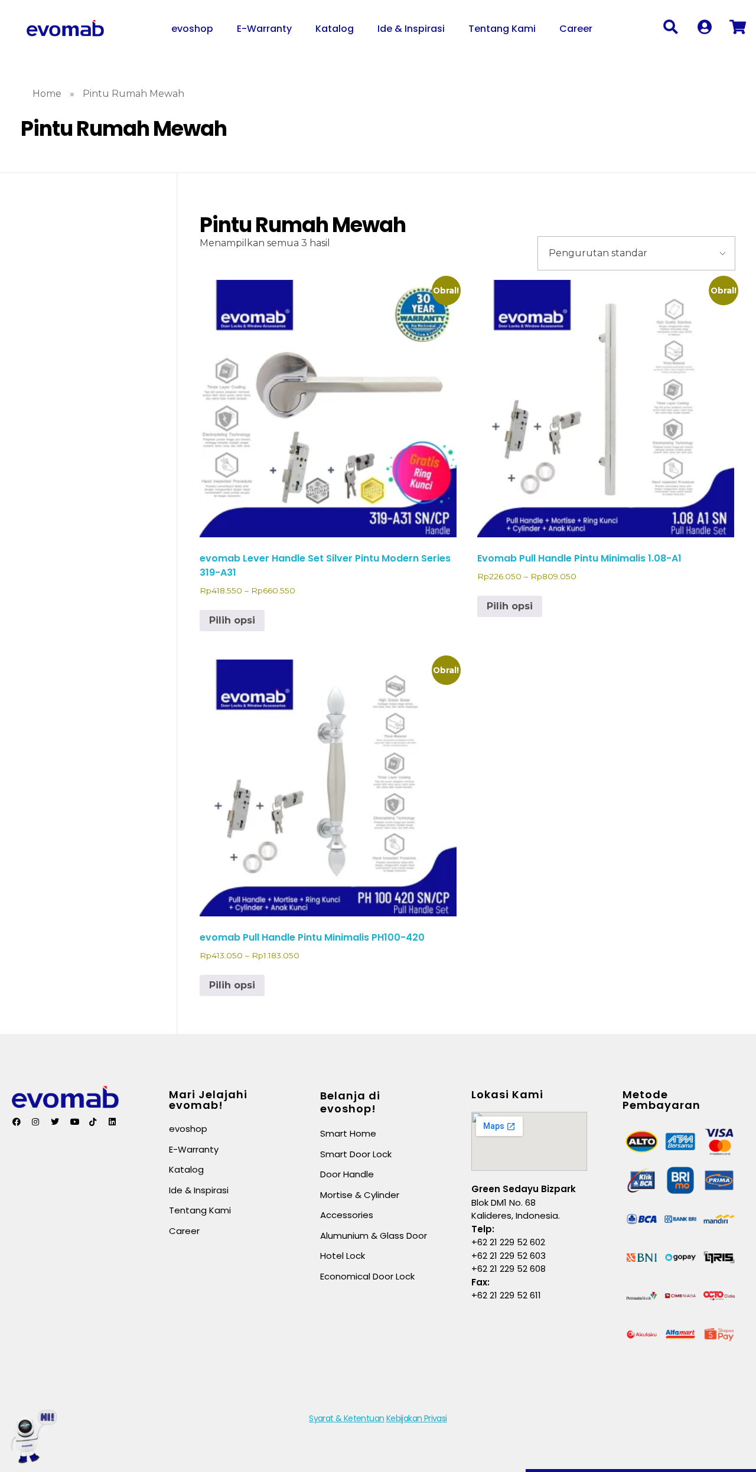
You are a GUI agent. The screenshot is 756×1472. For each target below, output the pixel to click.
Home (46, 93)
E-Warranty (264, 28)
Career (575, 28)
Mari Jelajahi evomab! (208, 1099)
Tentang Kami (502, 28)
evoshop (192, 28)
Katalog (334, 28)
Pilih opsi (232, 620)
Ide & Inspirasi (411, 28)
